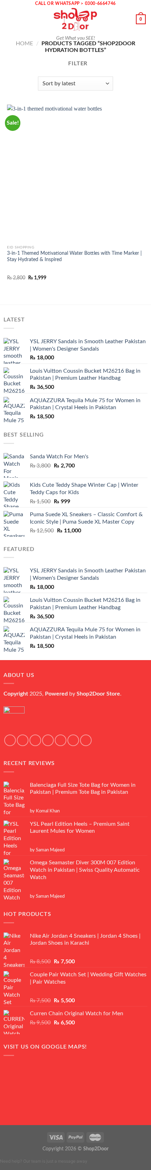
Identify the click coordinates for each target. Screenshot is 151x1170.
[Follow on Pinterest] (86, 740)
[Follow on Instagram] (22, 740)
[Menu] (9, 19)
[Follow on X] (48, 740)
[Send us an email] (60, 740)
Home (24, 43)
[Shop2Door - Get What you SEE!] (75, 19)
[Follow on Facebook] (10, 740)
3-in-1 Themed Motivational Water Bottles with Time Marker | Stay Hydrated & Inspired (74, 256)
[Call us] (73, 740)
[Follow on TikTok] (35, 740)
